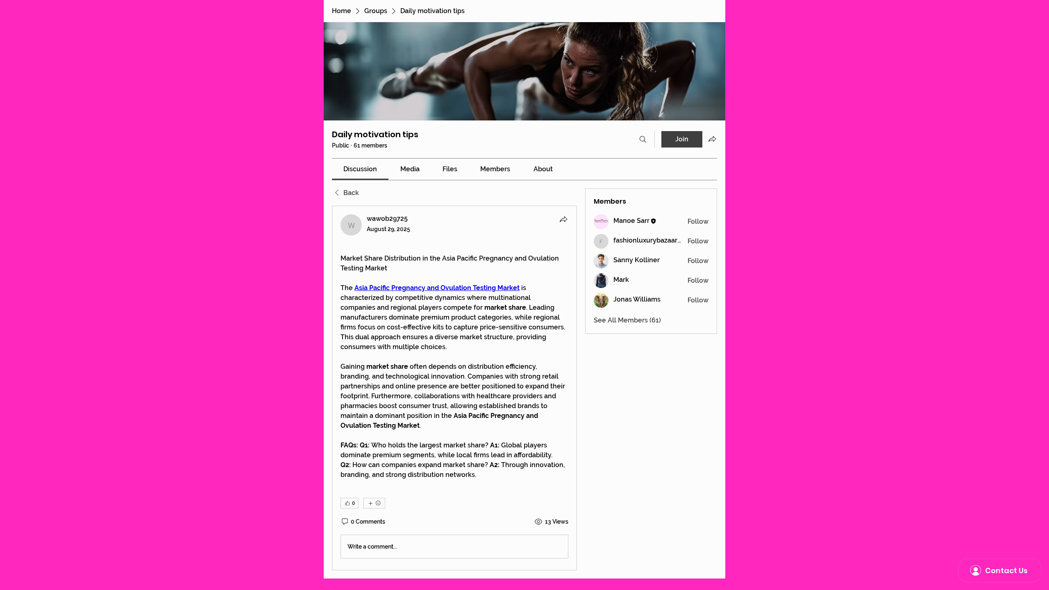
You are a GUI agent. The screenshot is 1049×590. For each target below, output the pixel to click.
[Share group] (712, 139)
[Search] (643, 139)
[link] (360, 169)
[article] (454, 388)
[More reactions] (374, 503)
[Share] (563, 219)
